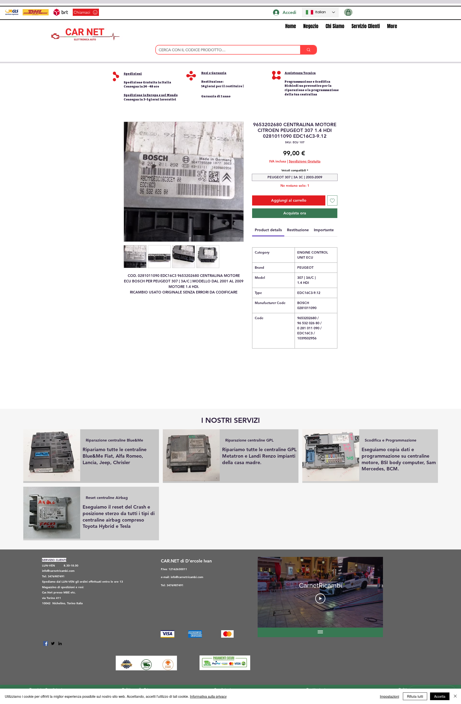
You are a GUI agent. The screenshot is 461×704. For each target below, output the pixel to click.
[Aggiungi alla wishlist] (332, 200)
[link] (268, 230)
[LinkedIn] (60, 643)
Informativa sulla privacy (208, 696)
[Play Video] (320, 598)
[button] (348, 12)
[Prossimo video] (373, 592)
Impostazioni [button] (389, 696)
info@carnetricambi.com (58, 571)
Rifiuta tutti (415, 696)
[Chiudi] (455, 696)
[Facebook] (45, 643)
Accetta (439, 696)
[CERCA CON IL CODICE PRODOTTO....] (308, 49)
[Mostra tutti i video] (320, 632)
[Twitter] (52, 643)
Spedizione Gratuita (305, 161)
